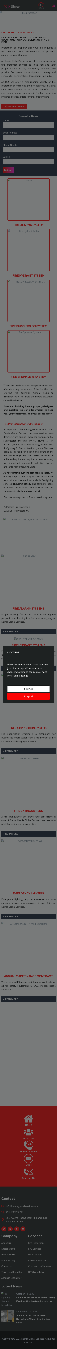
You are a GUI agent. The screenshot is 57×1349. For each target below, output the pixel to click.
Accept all (28, 696)
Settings (28, 688)
